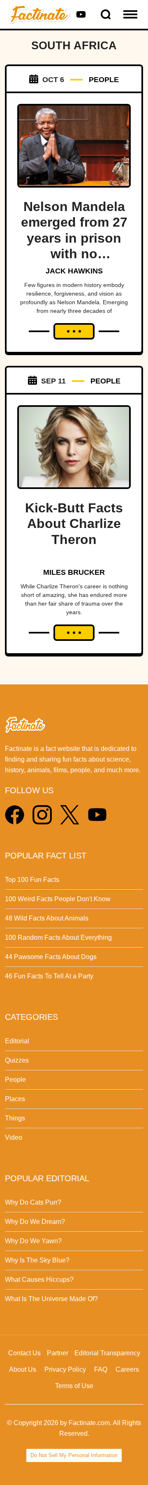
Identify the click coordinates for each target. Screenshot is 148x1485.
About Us (22, 1369)
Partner (57, 1353)
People (15, 1079)
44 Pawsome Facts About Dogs (51, 956)
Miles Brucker (74, 572)
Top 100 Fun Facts (32, 879)
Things (15, 1118)
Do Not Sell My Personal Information (74, 1455)
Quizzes (17, 1060)
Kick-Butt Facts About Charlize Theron (74, 523)
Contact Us (24, 1353)
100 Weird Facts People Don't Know (58, 898)
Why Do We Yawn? (33, 1240)
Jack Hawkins (74, 271)
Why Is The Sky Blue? (37, 1260)
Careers (127, 1369)
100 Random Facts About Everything (58, 937)
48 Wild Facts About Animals (46, 918)
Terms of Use (74, 1385)
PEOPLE (104, 80)
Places (15, 1098)
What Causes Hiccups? (39, 1279)
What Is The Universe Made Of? (51, 1298)
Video (13, 1137)
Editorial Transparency (107, 1353)
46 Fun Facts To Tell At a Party (49, 976)
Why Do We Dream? (35, 1221)
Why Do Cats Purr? (33, 1202)
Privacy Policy (65, 1369)
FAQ (100, 1369)
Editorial (17, 1040)
